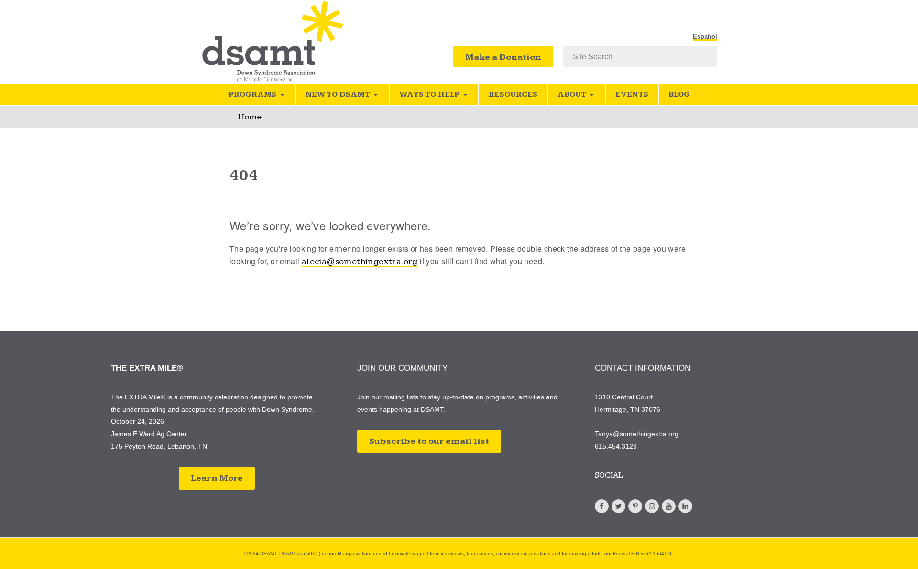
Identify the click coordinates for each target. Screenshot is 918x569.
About (571, 94)
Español (705, 36)
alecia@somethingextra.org (360, 262)
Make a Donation (503, 57)
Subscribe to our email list (429, 441)
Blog (679, 94)
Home (250, 117)
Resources (513, 94)
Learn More (217, 478)
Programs (252, 94)
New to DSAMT (338, 94)
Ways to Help (429, 94)
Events (631, 94)
